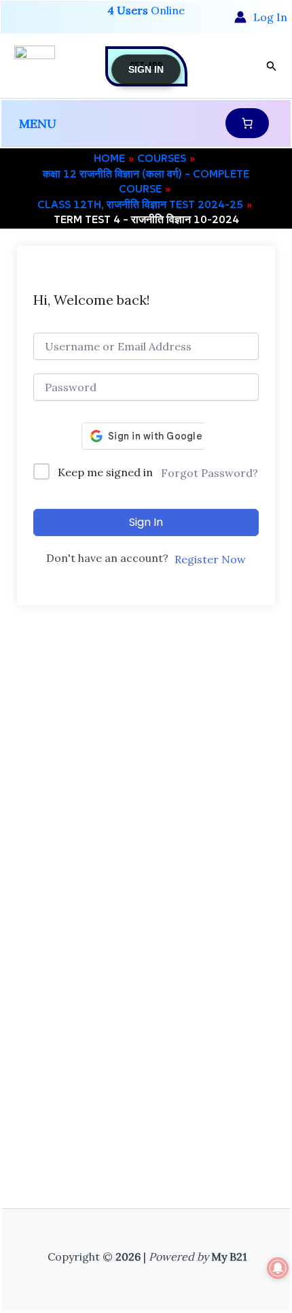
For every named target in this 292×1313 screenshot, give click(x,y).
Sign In (146, 522)
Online (146, 10)
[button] (271, 66)
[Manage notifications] (278, 1268)
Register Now (210, 559)
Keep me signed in (105, 472)
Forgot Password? (209, 473)
